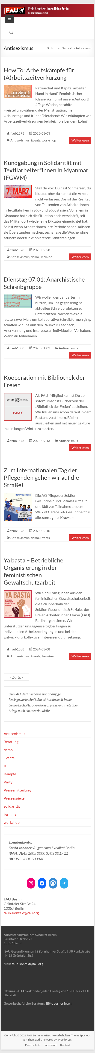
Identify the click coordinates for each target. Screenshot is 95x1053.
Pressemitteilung (17, 790)
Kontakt (65, 1045)
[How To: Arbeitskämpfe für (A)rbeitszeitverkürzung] (18, 87)
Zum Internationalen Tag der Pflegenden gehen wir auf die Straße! (41, 477)
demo (35, 257)
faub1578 (17, 133)
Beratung (11, 741)
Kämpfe (10, 774)
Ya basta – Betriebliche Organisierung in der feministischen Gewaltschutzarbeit (33, 571)
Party (8, 782)
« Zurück (16, 677)
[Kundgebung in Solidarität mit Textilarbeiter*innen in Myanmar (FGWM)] (18, 187)
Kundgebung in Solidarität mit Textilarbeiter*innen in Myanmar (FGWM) (46, 170)
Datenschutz (33, 1045)
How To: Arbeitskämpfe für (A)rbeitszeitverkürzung (39, 73)
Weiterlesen (80, 140)
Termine (46, 257)
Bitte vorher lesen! (59, 1003)
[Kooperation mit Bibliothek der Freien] (18, 395)
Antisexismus (20, 140)
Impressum (50, 1045)
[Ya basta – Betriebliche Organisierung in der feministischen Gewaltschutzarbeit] (18, 592)
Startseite (67, 48)
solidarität (12, 806)
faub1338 (17, 348)
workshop (49, 140)
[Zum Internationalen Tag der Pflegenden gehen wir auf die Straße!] (18, 495)
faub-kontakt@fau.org (21, 913)
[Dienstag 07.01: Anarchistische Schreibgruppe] (18, 296)
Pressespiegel (14, 798)
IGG (7, 766)
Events (35, 140)
